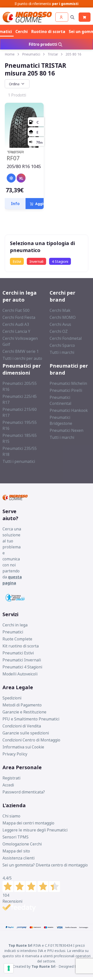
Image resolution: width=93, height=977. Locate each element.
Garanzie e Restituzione (24, 712)
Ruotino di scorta (48, 31)
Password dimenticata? (23, 792)
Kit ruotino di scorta (20, 646)
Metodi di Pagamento (22, 705)
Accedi (8, 785)
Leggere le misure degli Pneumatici (34, 830)
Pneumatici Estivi (18, 653)
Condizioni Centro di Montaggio (31, 740)
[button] (61, 17)
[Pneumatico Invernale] (11, 178)
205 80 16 (73, 54)
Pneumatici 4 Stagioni (22, 667)
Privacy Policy (14, 754)
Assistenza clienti (18, 858)
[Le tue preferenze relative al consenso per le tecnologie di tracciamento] (8, 968)
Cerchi (21, 31)
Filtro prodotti (43, 44)
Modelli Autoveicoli (19, 674)
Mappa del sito (16, 851)
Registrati (11, 778)
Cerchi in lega (15, 625)
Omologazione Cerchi (22, 844)
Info (15, 203)
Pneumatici (31, 54)
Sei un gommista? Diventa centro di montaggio (45, 865)
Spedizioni (11, 698)
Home (10, 54)
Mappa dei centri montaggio (28, 823)
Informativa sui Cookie (23, 747)
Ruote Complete (17, 639)
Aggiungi (42, 203)
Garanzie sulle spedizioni (25, 733)
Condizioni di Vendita (21, 726)
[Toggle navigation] (72, 17)
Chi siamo (11, 816)
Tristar (53, 54)
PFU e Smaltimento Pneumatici (30, 719)
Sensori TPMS (15, 837)
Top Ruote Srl (43, 966)
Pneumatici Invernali (21, 660)
